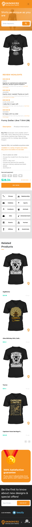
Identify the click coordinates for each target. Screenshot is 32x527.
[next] (29, 441)
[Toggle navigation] (28, 4)
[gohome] (26, 521)
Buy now (16, 185)
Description (7, 127)
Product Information (21, 127)
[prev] (25, 441)
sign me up (23, 503)
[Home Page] (10, 4)
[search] (26, 24)
